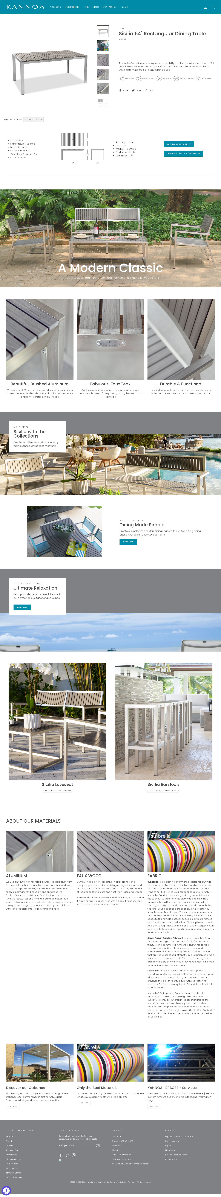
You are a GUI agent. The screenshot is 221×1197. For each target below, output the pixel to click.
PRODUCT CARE (33, 119)
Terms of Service (13, 1173)
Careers (9, 1146)
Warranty (116, 1146)
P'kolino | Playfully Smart (176, 1155)
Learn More (12, 1106)
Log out (168, 1146)
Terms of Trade (13, 1150)
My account (170, 1150)
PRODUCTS (55, 6)
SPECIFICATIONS (13, 119)
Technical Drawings (121, 1159)
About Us (10, 1137)
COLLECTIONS (72, 6)
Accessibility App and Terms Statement (130, 1164)
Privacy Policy (12, 1164)
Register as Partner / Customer (179, 1137)
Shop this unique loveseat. (57, 790)
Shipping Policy (13, 1159)
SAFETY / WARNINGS (15, 1177)
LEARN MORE (154, 1106)
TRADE (86, 6)
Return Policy (12, 1168)
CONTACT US (109, 6)
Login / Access (172, 1141)
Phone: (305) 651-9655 (122, 1141)
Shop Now (128, 542)
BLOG (96, 6)
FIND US (124, 6)
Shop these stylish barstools (163, 790)
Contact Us (117, 1137)
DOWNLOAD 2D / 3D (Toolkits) (183, 153)
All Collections (171, 1159)
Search (9, 1141)
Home (121, 28)
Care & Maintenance (121, 1155)
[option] (50, 69)
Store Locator (12, 1155)
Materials (116, 1150)
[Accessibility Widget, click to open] (6, 1190)
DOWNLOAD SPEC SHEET (179, 144)
